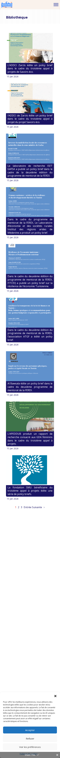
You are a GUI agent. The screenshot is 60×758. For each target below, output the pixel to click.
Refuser (30, 738)
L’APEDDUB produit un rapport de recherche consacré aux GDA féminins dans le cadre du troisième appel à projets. (30, 438)
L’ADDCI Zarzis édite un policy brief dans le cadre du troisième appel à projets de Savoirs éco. (30, 68)
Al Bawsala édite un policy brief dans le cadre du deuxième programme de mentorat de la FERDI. (30, 387)
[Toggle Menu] (56, 4)
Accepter (30, 730)
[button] (55, 696)
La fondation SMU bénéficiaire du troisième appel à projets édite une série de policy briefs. (30, 491)
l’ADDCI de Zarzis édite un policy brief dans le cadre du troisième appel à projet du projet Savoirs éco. (30, 119)
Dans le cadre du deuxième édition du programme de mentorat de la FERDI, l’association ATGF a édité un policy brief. (30, 335)
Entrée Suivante (33, 507)
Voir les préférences (30, 746)
